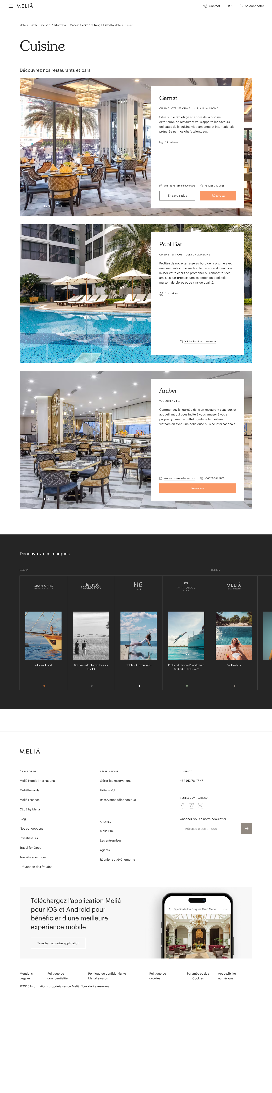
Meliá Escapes (29, 800)
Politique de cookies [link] (157, 976)
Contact (186, 771)
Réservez (218, 195)
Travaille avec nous (33, 857)
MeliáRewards (29, 790)
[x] (200, 806)
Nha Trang (60, 25)
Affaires (105, 821)
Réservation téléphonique (118, 800)
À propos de (28, 771)
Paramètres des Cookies (198, 976)
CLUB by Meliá (30, 809)
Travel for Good (30, 847)
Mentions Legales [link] (26, 976)
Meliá (22, 25)
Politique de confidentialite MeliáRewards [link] (107, 976)
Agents (105, 850)
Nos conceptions (31, 828)
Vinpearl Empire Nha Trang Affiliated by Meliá (95, 25)
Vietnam (45, 25)
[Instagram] (191, 806)
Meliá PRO (107, 831)
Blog (23, 819)
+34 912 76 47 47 (191, 781)
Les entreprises (110, 840)
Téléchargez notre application (58, 943)
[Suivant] (59, 206)
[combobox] (230, 6)
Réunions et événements (117, 859)
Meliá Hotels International (38, 781)
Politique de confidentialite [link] (57, 976)
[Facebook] (183, 806)
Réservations (109, 771)
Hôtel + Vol (107, 790)
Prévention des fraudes (36, 867)
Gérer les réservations (115, 781)
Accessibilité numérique (227, 976)
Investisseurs (29, 838)
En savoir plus (177, 195)
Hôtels (33, 25)
